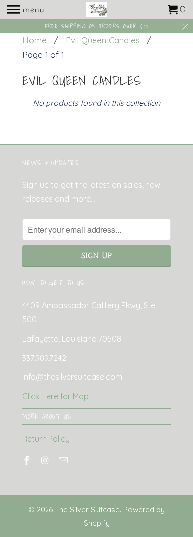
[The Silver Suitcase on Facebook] (27, 460)
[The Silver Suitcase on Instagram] (46, 460)
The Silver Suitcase (87, 509)
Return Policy (46, 439)
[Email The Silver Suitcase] (64, 460)
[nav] (25, 10)
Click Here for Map (55, 396)
